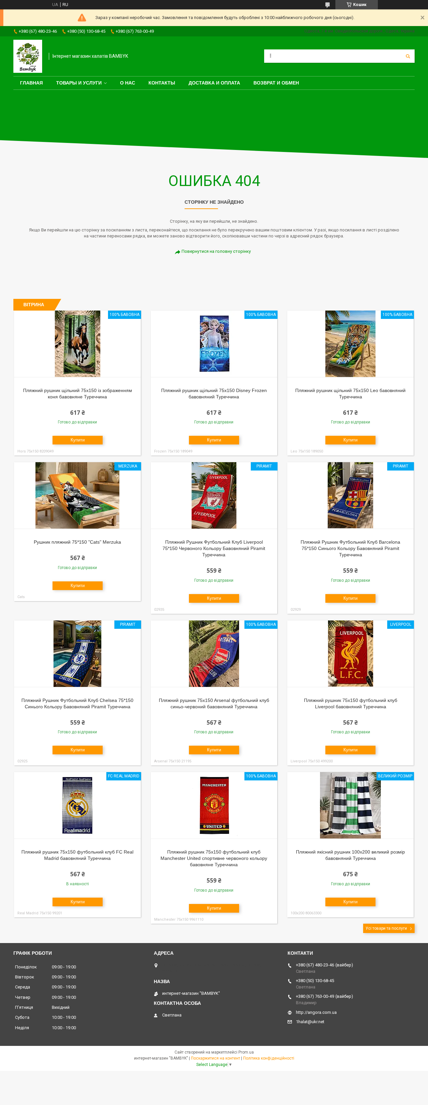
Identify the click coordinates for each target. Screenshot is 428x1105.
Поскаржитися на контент (215, 1058)
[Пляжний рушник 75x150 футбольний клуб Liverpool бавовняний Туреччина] (350, 653)
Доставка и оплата (214, 82)
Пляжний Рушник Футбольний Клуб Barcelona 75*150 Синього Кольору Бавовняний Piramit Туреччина (350, 548)
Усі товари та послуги (386, 928)
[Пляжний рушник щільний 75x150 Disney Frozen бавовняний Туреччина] (214, 344)
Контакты (161, 82)
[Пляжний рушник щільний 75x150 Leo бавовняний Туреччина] (350, 344)
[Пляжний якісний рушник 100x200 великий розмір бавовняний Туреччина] (350, 805)
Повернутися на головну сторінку (216, 251)
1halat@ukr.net (310, 1021)
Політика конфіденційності (268, 1058)
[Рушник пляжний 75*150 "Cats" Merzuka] (77, 495)
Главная (31, 82)
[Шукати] (408, 56)
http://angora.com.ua (316, 1012)
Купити (78, 439)
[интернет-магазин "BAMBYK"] (27, 56)
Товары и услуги (79, 82)
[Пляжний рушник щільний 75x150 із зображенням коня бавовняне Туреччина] (77, 344)
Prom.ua (246, 1052)
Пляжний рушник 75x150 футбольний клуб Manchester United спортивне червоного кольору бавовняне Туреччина (213, 858)
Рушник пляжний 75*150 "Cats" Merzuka (77, 542)
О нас (127, 82)
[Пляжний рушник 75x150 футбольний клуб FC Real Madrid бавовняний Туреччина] (77, 805)
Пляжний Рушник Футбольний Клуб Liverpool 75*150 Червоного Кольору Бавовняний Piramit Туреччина (214, 548)
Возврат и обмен (276, 82)
